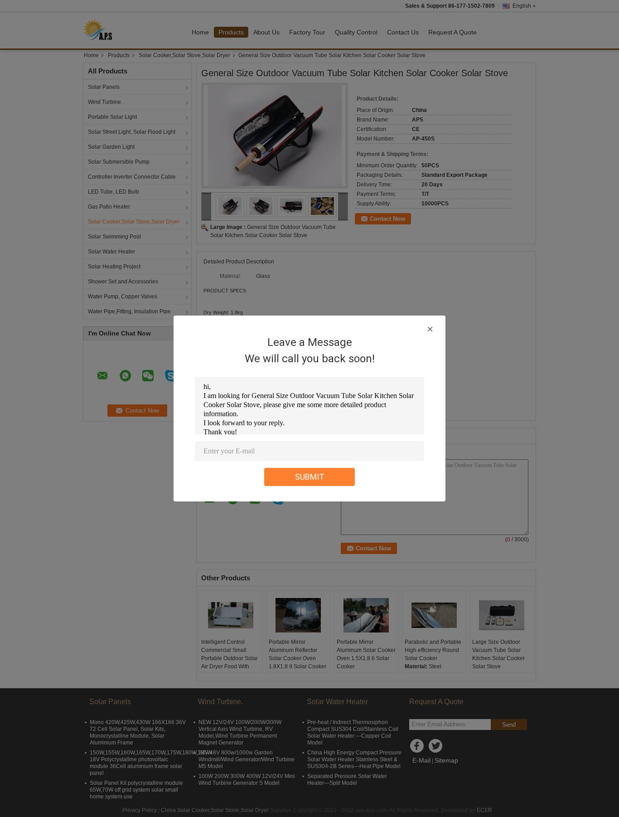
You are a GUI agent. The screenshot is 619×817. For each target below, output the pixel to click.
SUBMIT (309, 476)
